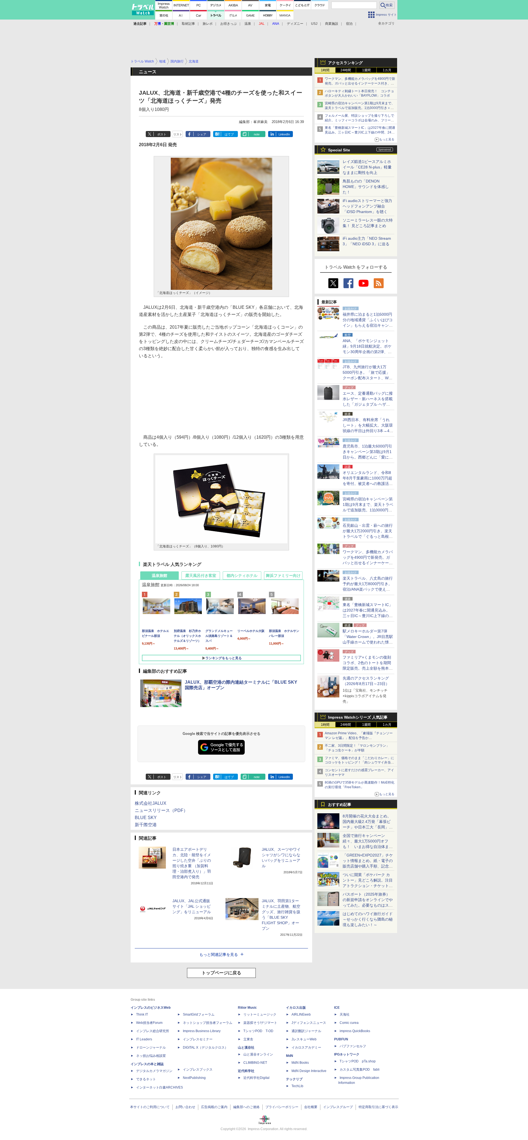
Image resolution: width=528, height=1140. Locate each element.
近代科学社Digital (256, 1078)
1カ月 (387, 70)
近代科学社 (246, 1071)
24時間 (345, 70)
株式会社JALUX (150, 803)
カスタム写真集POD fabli (360, 1069)
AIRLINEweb (301, 1014)
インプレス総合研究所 (152, 1031)
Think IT (142, 1014)
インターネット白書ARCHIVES (159, 1087)
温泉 (247, 24)
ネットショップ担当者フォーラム (207, 1023)
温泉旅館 (159, 575)
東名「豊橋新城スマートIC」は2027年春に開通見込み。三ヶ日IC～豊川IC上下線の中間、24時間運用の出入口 (360, 132)
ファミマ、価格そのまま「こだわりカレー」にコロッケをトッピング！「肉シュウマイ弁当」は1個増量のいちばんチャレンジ (359, 762)
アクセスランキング (345, 63)
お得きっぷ (228, 24)
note (257, 134)
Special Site (339, 150)
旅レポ (208, 24)
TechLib (297, 1086)
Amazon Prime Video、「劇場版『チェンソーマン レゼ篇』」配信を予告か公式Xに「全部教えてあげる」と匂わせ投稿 (359, 737)
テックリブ (294, 1079)
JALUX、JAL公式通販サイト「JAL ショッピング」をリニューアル (191, 906)
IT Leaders (144, 1039)
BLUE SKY (146, 817)
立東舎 (248, 1039)
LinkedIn (284, 134)
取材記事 (188, 24)
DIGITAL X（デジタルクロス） (205, 1047)
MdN (289, 1056)
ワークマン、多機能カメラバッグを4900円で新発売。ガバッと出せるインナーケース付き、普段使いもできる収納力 (360, 83)
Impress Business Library (202, 1031)
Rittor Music (247, 1008)
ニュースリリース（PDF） (161, 810)
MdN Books (300, 1063)
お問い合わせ (185, 1107)
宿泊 (349, 24)
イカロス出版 (296, 1008)
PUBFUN (341, 1039)
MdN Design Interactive (309, 1071)
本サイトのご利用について (150, 1107)
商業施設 (331, 24)
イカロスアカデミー (306, 1047)
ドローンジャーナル (151, 1047)
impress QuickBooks (355, 1031)
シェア (201, 134)
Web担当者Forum (149, 1023)
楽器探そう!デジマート (260, 1023)
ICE (337, 1008)
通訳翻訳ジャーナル (306, 1031)
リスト (177, 134)
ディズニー (295, 24)
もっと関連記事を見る (218, 954)
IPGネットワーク (346, 1054)
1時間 (325, 70)
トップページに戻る (221, 972)
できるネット (146, 1079)
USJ (314, 24)
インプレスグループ (338, 1107)
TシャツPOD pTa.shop (358, 1061)
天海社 (345, 1014)
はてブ (229, 134)
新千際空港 (146, 824)
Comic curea (349, 1023)
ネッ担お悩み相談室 (151, 1056)
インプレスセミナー (198, 1039)
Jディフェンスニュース (309, 1023)
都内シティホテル (242, 575)
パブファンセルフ (353, 1046)
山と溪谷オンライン (258, 1054)
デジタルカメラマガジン (154, 1071)
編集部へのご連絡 (246, 1107)
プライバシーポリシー (281, 1107)
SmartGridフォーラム (199, 1014)
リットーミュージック (259, 1014)
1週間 (366, 70)
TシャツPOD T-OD (258, 1031)
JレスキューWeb (304, 1039)
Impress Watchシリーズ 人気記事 (357, 717)
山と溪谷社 (246, 1047)
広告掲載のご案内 (214, 1107)
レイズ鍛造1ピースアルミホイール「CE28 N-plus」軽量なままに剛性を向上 (367, 167)
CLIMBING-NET (255, 1063)
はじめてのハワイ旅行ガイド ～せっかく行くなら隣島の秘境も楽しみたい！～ (368, 919)
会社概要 (310, 1107)
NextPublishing (194, 1078)
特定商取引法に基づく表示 (378, 1107)
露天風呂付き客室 (200, 575)
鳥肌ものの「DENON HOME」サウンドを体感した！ (366, 186)
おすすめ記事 (339, 804)
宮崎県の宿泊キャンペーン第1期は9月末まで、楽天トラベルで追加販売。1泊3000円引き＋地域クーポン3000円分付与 (360, 107)
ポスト (161, 134)
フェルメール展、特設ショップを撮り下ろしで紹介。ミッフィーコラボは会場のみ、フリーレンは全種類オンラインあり (359, 120)
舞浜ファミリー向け (283, 575)
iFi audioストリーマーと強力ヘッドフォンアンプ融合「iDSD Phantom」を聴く (367, 206)
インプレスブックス (198, 1069)
